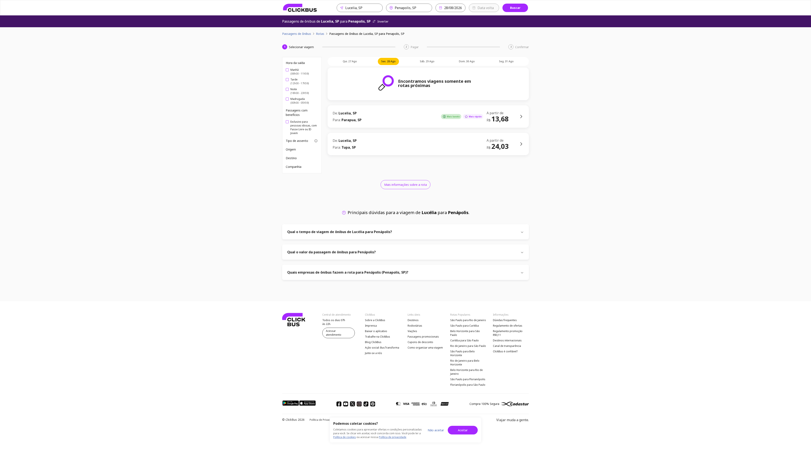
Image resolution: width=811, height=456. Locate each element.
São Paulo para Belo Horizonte (462, 353)
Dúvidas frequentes (505, 320)
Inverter (382, 21)
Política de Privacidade (323, 420)
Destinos (413, 320)
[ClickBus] (300, 8)
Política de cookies (344, 437)
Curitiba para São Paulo (464, 340)
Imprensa (371, 325)
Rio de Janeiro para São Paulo (468, 346)
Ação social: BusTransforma (382, 347)
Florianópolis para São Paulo (467, 385)
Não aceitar (436, 430)
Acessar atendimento (333, 333)
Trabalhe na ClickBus (377, 336)
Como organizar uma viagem (425, 347)
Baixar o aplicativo (376, 331)
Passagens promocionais (423, 336)
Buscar (515, 8)
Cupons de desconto (420, 342)
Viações (412, 331)
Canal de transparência (507, 346)
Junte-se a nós (373, 353)
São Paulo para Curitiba (464, 325)
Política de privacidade (392, 437)
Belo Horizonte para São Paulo (465, 333)
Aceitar (463, 430)
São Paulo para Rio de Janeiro (468, 320)
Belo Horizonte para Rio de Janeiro (466, 372)
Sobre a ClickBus (375, 320)
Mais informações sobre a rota (405, 185)
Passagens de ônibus (296, 34)
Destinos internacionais (507, 340)
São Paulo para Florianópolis (467, 379)
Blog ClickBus (373, 342)
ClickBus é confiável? (505, 351)
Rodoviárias (415, 325)
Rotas (320, 34)
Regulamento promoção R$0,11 (508, 333)
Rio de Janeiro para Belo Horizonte (464, 362)
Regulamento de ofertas (507, 325)
